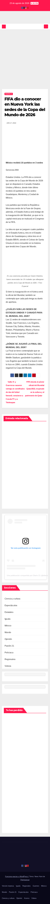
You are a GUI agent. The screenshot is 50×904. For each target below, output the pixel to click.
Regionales (10, 659)
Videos (8, 666)
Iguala (7, 619)
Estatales (9, 612)
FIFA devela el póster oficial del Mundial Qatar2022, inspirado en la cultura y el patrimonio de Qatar (34, 389)
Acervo (26, 898)
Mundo (8, 632)
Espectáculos (11, 605)
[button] (41, 26)
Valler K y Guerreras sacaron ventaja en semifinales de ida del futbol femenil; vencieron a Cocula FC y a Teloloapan (15, 392)
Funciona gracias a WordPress (16, 876)
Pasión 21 (8, 94)
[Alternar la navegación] (46, 26)
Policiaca (9, 652)
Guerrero (36, 886)
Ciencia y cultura (12, 599)
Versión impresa (8, 886)
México (8, 626)
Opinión (8, 639)
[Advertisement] (25, 55)
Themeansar (24, 880)
